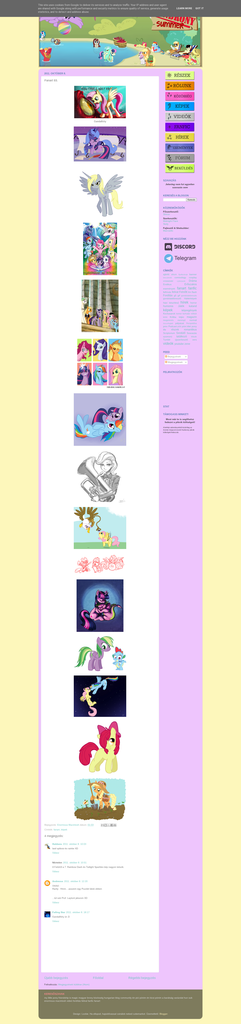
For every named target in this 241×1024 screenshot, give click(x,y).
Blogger (163, 1014)
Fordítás (168, 295)
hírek (184, 302)
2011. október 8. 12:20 (76, 881)
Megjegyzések (175, 362)
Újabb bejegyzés (56, 978)
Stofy (165, 224)
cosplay (193, 277)
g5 (175, 295)
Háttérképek (190, 298)
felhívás (167, 292)
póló (179, 326)
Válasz (55, 853)
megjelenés (168, 320)
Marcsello (168, 231)
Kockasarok (169, 313)
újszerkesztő (181, 339)
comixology (180, 277)
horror (193, 303)
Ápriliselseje (183, 274)
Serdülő (180, 332)
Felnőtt (183, 291)
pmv (165, 326)
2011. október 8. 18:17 (78, 912)
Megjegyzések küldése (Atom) (74, 984)
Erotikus (167, 284)
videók (168, 343)
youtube (179, 343)
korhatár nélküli (190, 314)
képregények (189, 310)
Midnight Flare (170, 221)
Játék (181, 306)
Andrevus (57, 881)
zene (187, 343)
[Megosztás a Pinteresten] (115, 825)
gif (179, 295)
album (174, 274)
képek (64, 829)
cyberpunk (181, 281)
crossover (168, 281)
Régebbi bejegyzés (142, 978)
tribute (194, 337)
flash (194, 292)
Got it (199, 8)
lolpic (181, 317)
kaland (193, 306)
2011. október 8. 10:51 (75, 862)
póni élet (186, 326)
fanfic (192, 288)
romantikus (190, 329)
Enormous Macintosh (68, 825)
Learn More (184, 8)
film (189, 292)
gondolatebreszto (189, 296)
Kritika (173, 317)
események (169, 288)
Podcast (172, 326)
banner (193, 274)
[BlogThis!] (105, 825)
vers (194, 339)
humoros (168, 306)
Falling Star (58, 912)
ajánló (166, 274)
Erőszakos (190, 284)
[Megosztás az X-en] (108, 825)
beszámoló (167, 278)
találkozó (181, 336)
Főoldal (98, 978)
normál (193, 320)
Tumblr (166, 339)
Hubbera (57, 844)
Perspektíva (191, 323)
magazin (192, 316)
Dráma (193, 280)
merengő (182, 320)
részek (175, 329)
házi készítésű (171, 303)
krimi (165, 317)
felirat (175, 291)
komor (179, 314)
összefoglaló (168, 323)
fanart (57, 829)
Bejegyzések (174, 356)
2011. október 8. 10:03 (74, 844)
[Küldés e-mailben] (102, 825)
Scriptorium (169, 333)
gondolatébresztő (172, 298)
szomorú (167, 336)
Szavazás (192, 333)
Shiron (166, 214)
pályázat (179, 323)
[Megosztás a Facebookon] (111, 825)
